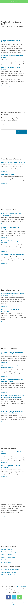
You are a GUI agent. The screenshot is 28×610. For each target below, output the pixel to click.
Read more (4, 171)
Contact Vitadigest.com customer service (12, 86)
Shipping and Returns (7, 554)
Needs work (22, 586)
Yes (17, 586)
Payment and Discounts (8, 557)
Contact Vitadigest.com (7, 549)
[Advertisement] (14, 99)
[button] (26, 1)
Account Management (7, 562)
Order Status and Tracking (8, 552)
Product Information (7, 560)
